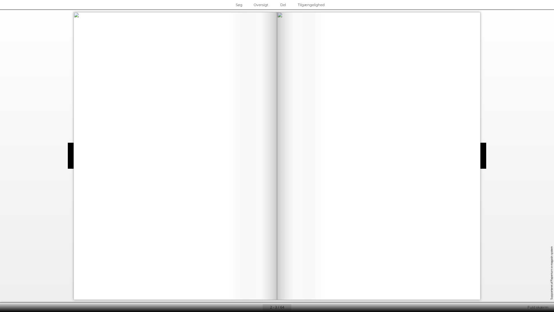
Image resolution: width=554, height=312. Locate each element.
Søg (239, 5)
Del (283, 5)
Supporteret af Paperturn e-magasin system (551, 273)
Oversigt (261, 5)
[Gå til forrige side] (258, 307)
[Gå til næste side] (296, 307)
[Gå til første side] (248, 307)
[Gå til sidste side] (305, 307)
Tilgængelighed (311, 5)
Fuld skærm (538, 307)
